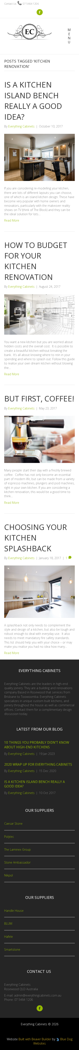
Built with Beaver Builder (35, 1039)
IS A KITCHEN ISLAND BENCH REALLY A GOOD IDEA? (33, 100)
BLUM (8, 923)
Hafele (8, 937)
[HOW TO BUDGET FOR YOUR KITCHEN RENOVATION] (39, 314)
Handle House (14, 911)
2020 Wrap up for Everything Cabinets (38, 764)
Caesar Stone (13, 823)
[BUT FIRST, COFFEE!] (39, 439)
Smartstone (12, 949)
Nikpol (8, 875)
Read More (11, 220)
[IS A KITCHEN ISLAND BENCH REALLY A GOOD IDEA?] (39, 157)
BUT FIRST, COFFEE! (39, 398)
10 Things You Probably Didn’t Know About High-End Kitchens (36, 744)
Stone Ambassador (17, 862)
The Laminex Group (17, 849)
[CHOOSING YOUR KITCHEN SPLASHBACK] (39, 591)
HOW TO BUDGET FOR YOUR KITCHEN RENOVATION (35, 261)
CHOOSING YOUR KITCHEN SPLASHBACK (35, 538)
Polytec (9, 837)
